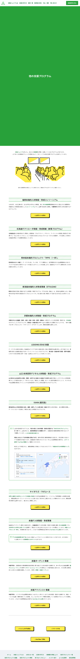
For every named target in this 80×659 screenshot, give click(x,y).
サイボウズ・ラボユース (40, 491)
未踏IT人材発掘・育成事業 (40, 520)
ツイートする (56, 629)
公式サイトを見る (40, 215)
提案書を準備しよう (52, 655)
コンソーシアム (30, 207)
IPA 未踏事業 (46, 204)
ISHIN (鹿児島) (40, 402)
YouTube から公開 (55, 530)
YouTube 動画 (22, 442)
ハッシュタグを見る (24, 629)
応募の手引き (23, 3)
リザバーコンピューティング (33, 568)
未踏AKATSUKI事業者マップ (61, 446)
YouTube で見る (40, 639)
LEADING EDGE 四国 (40, 344)
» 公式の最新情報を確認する (32, 433)
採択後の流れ (38, 3)
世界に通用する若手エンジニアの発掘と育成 (21, 496)
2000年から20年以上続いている (18, 527)
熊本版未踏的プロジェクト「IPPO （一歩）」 (40, 257)
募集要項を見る (72, 3)
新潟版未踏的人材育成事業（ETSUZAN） (40, 286)
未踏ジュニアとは (13, 3)
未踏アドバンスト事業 (40, 589)
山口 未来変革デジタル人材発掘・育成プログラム (40, 373)
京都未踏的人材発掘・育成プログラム (40, 315)
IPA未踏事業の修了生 (20, 537)
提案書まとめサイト (29, 539)
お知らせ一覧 (30, 655)
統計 (48, 3)
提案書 (36, 152)
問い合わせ (53, 3)
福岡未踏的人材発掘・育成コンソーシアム (40, 199)
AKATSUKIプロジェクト (61, 428)
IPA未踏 (68, 320)
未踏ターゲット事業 (40, 560)
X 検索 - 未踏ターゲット (41, 570)
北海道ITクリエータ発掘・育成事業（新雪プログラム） (40, 228)
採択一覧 (30, 3)
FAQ (44, 3)
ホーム (9, 655)
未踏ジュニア (19, 152)
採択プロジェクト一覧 (66, 655)
